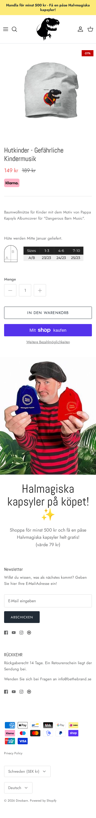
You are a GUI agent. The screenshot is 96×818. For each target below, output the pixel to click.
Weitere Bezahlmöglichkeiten (48, 342)
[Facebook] (6, 632)
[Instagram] (21, 632)
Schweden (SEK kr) (23, 771)
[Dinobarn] (48, 29)
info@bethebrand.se (74, 679)
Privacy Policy (13, 753)
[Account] (79, 29)
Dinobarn (22, 800)
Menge (10, 279)
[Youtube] (14, 632)
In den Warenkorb (48, 313)
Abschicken (22, 617)
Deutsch (14, 788)
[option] (48, 96)
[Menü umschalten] (5, 29)
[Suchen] (17, 29)
